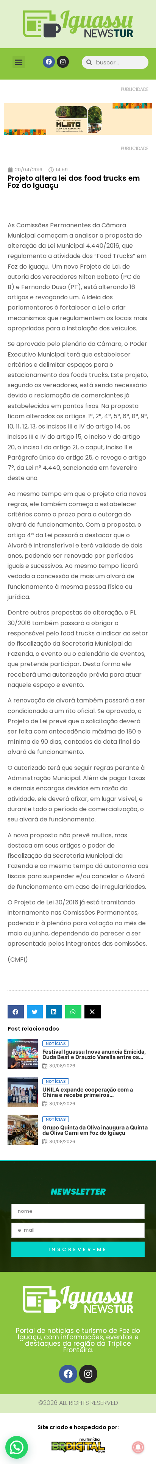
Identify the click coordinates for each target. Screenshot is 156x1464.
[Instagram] (63, 62)
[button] (18, 62)
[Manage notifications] (138, 1447)
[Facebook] (49, 62)
